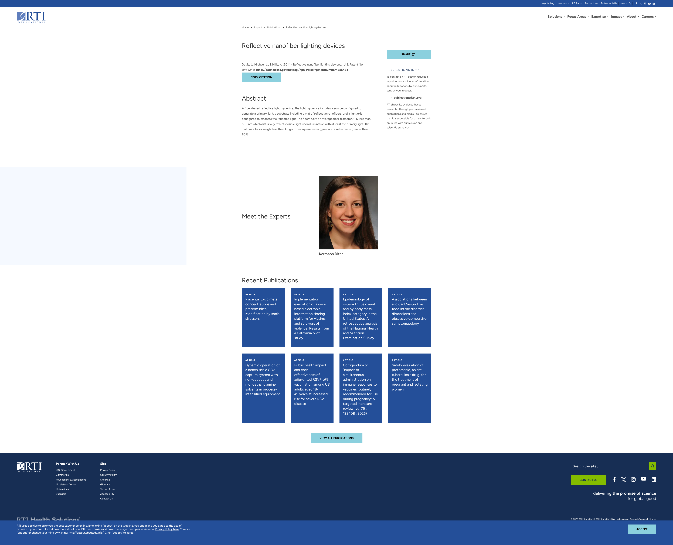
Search (624, 3)
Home (245, 27)
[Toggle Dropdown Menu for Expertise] (607, 17)
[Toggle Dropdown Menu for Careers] (655, 17)
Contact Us (106, 499)
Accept (646, 529)
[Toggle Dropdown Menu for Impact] (623, 17)
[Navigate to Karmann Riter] (348, 212)
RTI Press (577, 3)
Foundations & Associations (71, 480)
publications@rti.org (408, 97)
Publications (591, 3)
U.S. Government (65, 470)
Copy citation (261, 77)
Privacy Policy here (167, 529)
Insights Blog (547, 3)
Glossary (105, 484)
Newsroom (563, 3)
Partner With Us (609, 3)
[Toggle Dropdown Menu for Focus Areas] (588, 17)
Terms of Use (107, 489)
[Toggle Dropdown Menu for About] (638, 17)
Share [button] (405, 54)
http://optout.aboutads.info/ (86, 532)
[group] (350, 216)
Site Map (105, 480)
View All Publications (336, 438)
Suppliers (61, 494)
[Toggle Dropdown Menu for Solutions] (564, 17)
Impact (258, 27)
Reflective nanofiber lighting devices (306, 27)
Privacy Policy (107, 470)
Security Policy (108, 475)
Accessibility (107, 494)
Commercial (62, 475)
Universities (62, 489)
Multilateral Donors (66, 484)
